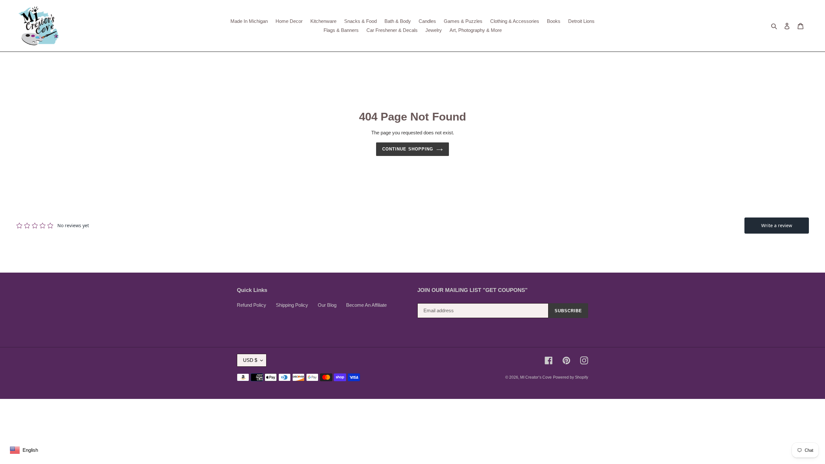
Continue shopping (407, 149)
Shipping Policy (292, 305)
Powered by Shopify (570, 377)
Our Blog (327, 305)
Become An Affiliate (366, 305)
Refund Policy (251, 305)
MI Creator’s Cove (536, 377)
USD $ (250, 360)
